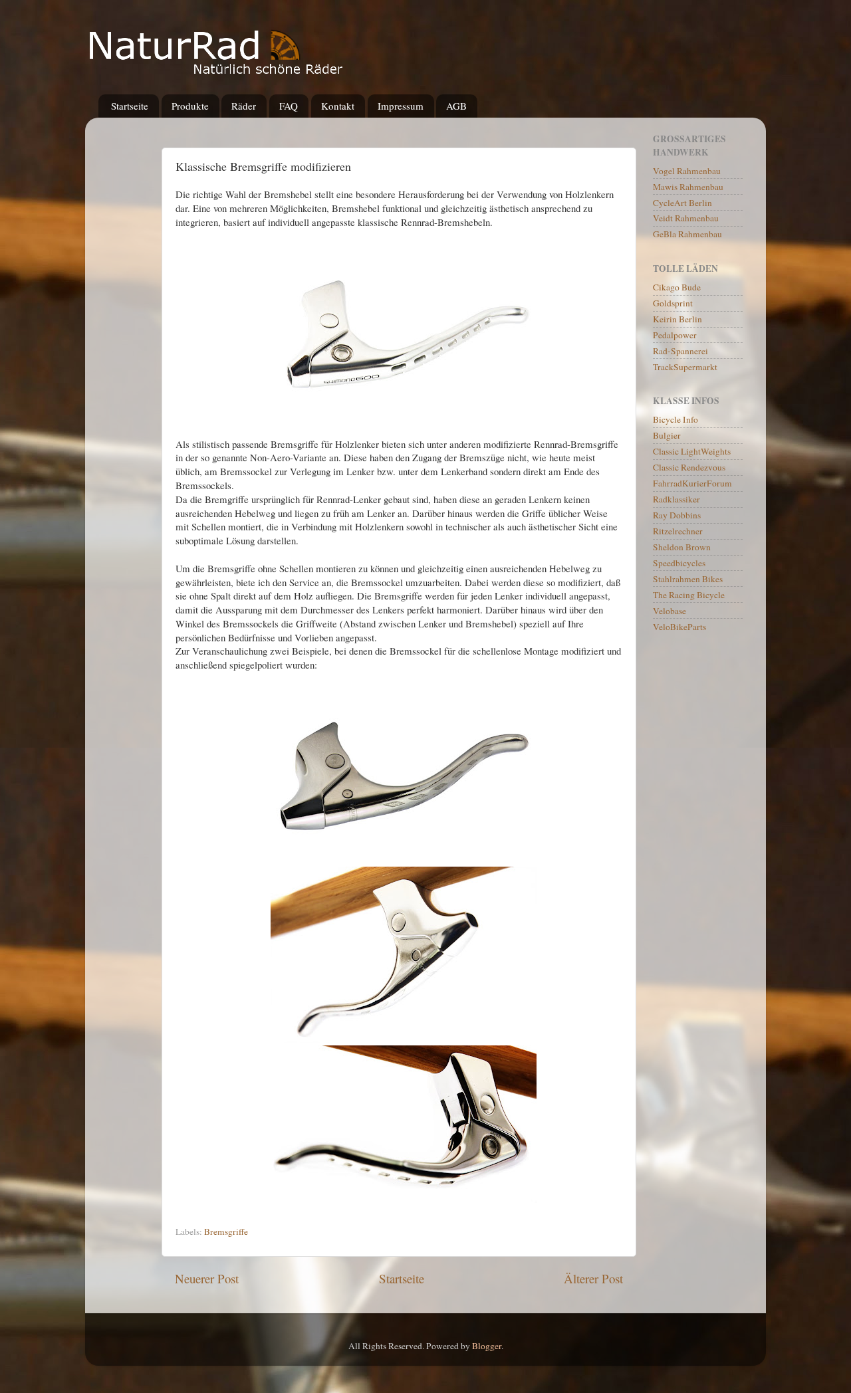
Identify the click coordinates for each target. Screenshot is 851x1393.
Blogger (486, 1346)
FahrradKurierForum (692, 483)
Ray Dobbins (677, 515)
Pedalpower (675, 335)
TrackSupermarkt (685, 367)
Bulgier (667, 435)
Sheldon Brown (682, 547)
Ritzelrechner (678, 531)
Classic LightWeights (692, 451)
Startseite (129, 105)
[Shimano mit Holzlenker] (404, 859)
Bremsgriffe (226, 1231)
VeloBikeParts (679, 627)
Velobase (669, 611)
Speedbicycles (679, 563)
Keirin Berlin (677, 319)
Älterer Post (593, 1278)
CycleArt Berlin (682, 203)
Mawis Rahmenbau (688, 187)
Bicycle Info (675, 419)
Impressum (401, 105)
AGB (456, 105)
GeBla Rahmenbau (687, 234)
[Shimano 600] (404, 416)
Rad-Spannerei (680, 351)
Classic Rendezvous (689, 467)
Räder (243, 105)
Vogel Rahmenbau (687, 171)
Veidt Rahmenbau (686, 218)
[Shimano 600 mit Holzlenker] (404, 1199)
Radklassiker (676, 499)
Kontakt (337, 105)
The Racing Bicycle (689, 595)
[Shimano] (404, 1038)
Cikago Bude (677, 287)
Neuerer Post (207, 1278)
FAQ (288, 105)
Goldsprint (673, 303)
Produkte (190, 105)
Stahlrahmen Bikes (688, 579)
